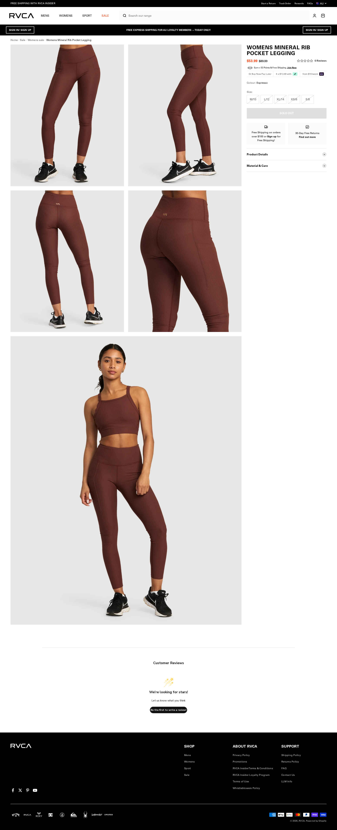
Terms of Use (241, 781)
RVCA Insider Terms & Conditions (253, 768)
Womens (65, 15)
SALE (105, 15)
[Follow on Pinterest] (27, 790)
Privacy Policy (241, 755)
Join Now (292, 67)
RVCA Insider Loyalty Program (251, 775)
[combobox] (218, 16)
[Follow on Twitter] (20, 790)
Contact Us (288, 775)
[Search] (123, 15)
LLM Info (286, 781)
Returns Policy (290, 761)
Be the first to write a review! (168, 710)
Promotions (240, 761)
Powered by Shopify (316, 820)
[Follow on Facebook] (13, 790)
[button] (46, 15)
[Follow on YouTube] (35, 790)
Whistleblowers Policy (246, 788)
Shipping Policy (291, 755)
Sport (87, 15)
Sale (186, 775)
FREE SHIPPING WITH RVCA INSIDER (33, 3)
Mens (45, 15)
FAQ (284, 768)
